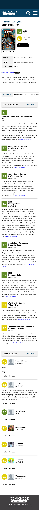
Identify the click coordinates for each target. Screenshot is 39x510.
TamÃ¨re (19, 384)
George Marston (15, 204)
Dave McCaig (28, 62)
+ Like (5, 376)
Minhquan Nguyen (16, 328)
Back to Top (31, 105)
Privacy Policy (26, 505)
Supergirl (9, 25)
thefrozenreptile (15, 176)
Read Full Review (25, 139)
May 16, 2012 (17, 22)
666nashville (21, 460)
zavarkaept (20, 411)
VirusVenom (20, 476)
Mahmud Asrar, (19, 62)
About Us (17, 505)
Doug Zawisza (14, 245)
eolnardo (19, 443)
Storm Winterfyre (23, 361)
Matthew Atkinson (16, 148)
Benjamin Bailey (15, 275)
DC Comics (6, 22)
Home (10, 505)
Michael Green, (19, 58)
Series (8, 51)
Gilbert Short (14, 305)
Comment (12, 376)
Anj (3, 118)
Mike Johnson (29, 58)
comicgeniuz (20, 427)
